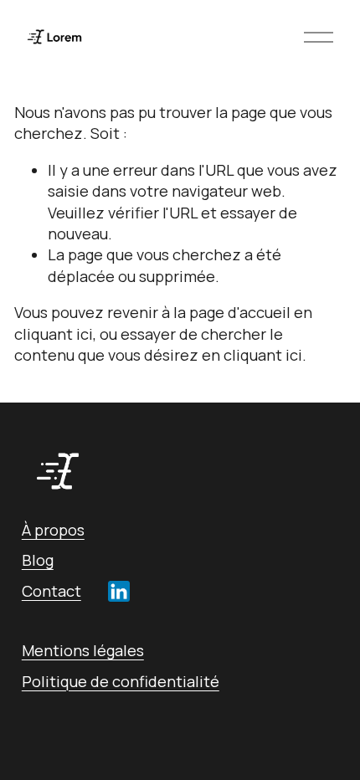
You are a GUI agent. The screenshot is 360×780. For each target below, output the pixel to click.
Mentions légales (83, 650)
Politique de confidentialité (120, 681)
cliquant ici (53, 334)
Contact (51, 591)
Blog (38, 560)
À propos (53, 530)
